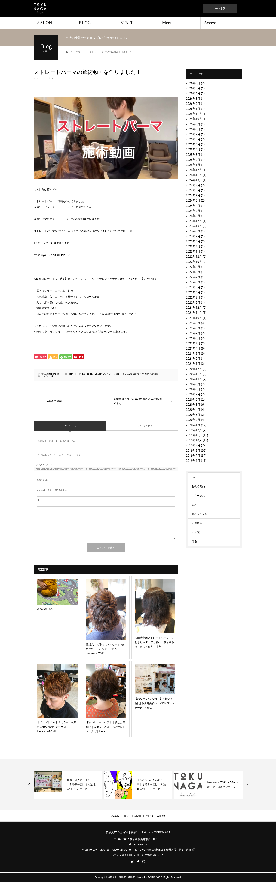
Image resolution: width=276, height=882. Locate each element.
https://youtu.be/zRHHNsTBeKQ (54, 255)
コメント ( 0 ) (70, 425)
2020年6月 (193, 399)
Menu (167, 22)
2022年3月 (193, 297)
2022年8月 (193, 272)
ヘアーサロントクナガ (118, 373)
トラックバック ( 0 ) (142, 425)
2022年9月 (193, 267)
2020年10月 (194, 379)
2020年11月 (194, 374)
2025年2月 (193, 160)
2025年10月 (194, 119)
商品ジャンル (199, 514)
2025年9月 (193, 124)
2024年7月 (193, 195)
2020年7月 (193, 394)
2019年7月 (193, 455)
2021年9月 (193, 323)
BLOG (85, 22)
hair (51, 78)
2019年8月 (193, 450)
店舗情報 (197, 523)
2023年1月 (193, 251)
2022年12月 (194, 256)
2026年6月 (193, 83)
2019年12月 (194, 430)
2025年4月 (193, 149)
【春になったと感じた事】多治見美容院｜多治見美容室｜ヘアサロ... (107, 784)
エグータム (198, 495)
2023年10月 (194, 226)
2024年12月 (194, 170)
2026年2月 (193, 104)
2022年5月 (193, 287)
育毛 (194, 541)
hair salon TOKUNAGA (94, 373)
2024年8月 (193, 190)
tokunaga (54, 373)
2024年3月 (193, 211)
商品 (194, 504)
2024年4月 (193, 206)
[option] (94, 785)
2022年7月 (193, 277)
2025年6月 (193, 139)
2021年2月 (193, 358)
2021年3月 (193, 353)
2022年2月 (193, 302)
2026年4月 (193, 93)
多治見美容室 (137, 373)
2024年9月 (193, 185)
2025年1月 (193, 165)
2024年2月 (193, 216)
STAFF (126, 22)
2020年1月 (193, 425)
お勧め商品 (198, 486)
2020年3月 (193, 415)
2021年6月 (193, 338)
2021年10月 (194, 318)
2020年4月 (193, 410)
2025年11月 (194, 114)
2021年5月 (193, 343)
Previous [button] (29, 785)
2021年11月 (194, 313)
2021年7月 (193, 333)
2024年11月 (194, 175)
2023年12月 (194, 221)
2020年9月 (193, 384)
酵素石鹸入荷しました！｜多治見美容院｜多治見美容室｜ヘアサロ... (36, 784)
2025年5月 (193, 144)
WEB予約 (220, 8)
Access (210, 22)
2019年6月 (193, 461)
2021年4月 (193, 348)
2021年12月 (194, 307)
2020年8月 (193, 389)
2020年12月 (194, 369)
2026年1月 (193, 109)
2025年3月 (193, 155)
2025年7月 (193, 134)
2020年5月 (193, 404)
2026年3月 (193, 98)
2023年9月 (193, 231)
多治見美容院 (151, 373)
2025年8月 (193, 129)
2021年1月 (193, 364)
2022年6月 (193, 282)
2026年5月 (193, 88)
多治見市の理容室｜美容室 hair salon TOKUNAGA (138, 832)
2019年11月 (194, 435)
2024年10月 (194, 180)
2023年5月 (193, 241)
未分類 (196, 532)
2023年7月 (193, 236)
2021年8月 (193, 328)
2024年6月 (193, 200)
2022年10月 (194, 262)
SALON (44, 22)
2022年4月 (193, 292)
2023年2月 (193, 246)
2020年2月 (193, 420)
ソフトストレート (54, 207)
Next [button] (247, 785)
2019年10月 (194, 440)
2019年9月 (193, 445)
